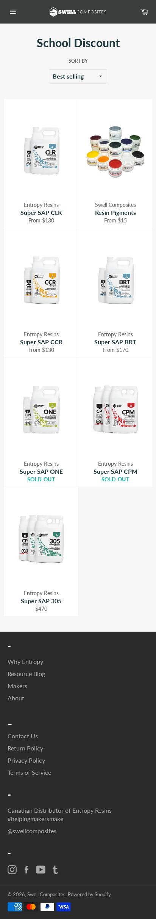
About (16, 697)
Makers (17, 685)
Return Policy (25, 748)
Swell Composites (46, 894)
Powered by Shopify (89, 894)
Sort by (78, 61)
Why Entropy (25, 661)
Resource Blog (26, 673)
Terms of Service (29, 772)
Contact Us (23, 735)
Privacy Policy (26, 760)
